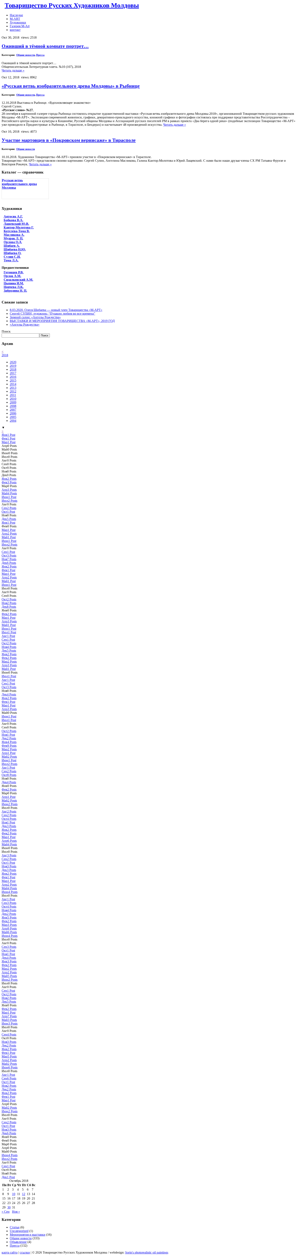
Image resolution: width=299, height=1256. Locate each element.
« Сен (6, 1211)
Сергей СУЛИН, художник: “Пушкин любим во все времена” (52, 313)
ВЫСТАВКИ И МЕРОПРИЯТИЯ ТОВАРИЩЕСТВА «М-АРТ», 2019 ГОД (62, 321)
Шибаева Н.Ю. (15, 249)
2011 (13, 395)
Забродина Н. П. (15, 290)
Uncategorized (19, 1231)
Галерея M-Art (19, 26)
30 (9, 1207)
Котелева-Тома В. (17, 231)
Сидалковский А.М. (18, 279)
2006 (13, 413)
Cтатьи (15, 1227)
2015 (13, 380)
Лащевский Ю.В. (16, 223)
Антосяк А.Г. (13, 216)
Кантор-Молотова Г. (19, 227)
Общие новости (25, 54)
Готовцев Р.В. (14, 272)
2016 (13, 376)
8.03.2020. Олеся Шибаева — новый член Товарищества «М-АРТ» (56, 310)
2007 (13, 409)
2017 (13, 373)
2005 (13, 417)
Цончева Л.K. (14, 287)
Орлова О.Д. (13, 242)
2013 (13, 387)
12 (23, 1194)
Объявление (18, 1242)
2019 (13, 365)
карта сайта (9, 1252)
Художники (18, 22)
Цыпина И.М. (14, 283)
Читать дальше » (13, 70)
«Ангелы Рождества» (24, 324)
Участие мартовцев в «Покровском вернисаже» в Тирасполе (69, 140)
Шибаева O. (12, 253)
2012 (13, 391)
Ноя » (16, 1211)
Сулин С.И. (12, 256)
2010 (13, 398)
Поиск (6, 331)
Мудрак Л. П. (13, 238)
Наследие (16, 15)
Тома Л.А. (11, 260)
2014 (13, 384)
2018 (5, 355)
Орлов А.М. (12, 276)
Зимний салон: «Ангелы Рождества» (35, 317)
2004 (13, 420)
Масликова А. (14, 234)
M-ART (15, 19)
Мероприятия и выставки (27, 1234)
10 (13, 1194)
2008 (13, 406)
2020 (13, 362)
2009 (13, 402)
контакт (15, 29)
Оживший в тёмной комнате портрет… (45, 46)
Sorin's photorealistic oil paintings (146, 1252)
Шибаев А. (12, 245)
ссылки (25, 1252)
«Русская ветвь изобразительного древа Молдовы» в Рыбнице (71, 86)
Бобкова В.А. (13, 220)
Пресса (40, 54)
